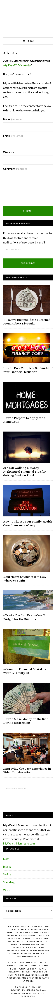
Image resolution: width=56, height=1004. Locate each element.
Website (8, 152)
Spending (8, 882)
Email (13, 135)
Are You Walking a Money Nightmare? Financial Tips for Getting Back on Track (24, 471)
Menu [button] (30, 41)
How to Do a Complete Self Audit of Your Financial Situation (27, 370)
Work (6, 890)
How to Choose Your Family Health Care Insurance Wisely (27, 523)
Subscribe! (28, 263)
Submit (28, 211)
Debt (6, 858)
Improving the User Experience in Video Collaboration (27, 770)
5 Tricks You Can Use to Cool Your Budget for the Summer (26, 617)
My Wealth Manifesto (28, 18)
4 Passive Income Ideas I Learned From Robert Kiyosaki (26, 321)
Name (13, 119)
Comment (15, 168)
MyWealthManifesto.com (19, 843)
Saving (7, 874)
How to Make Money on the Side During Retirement (25, 720)
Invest (7, 866)
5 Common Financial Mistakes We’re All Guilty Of (24, 671)
